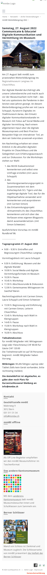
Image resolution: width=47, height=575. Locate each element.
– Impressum (38, 570)
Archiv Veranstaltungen (30, 17)
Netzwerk (14, 17)
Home (4, 17)
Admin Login (28, 570)
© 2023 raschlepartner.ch (11, 570)
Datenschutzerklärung (36, 573)
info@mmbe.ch (11, 416)
